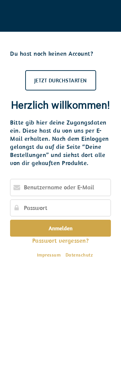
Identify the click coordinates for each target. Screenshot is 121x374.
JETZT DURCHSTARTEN (60, 80)
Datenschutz (79, 255)
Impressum (49, 255)
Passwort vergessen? (60, 240)
